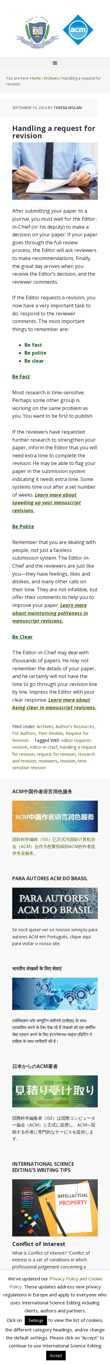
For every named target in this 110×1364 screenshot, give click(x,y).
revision (67, 761)
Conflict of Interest (38, 1244)
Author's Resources (75, 726)
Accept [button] (56, 1355)
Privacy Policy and (69, 1278)
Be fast (33, 344)
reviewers (47, 761)
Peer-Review (50, 733)
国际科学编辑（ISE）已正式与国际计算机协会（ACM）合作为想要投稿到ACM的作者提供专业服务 (53, 846)
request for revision (56, 754)
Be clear (34, 360)
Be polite (35, 352)
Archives (45, 726)
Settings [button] (35, 1320)
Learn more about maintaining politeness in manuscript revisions (50, 613)
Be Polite (23, 526)
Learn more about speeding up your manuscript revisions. (46, 502)
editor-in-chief (43, 747)
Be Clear (22, 636)
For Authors (24, 733)
